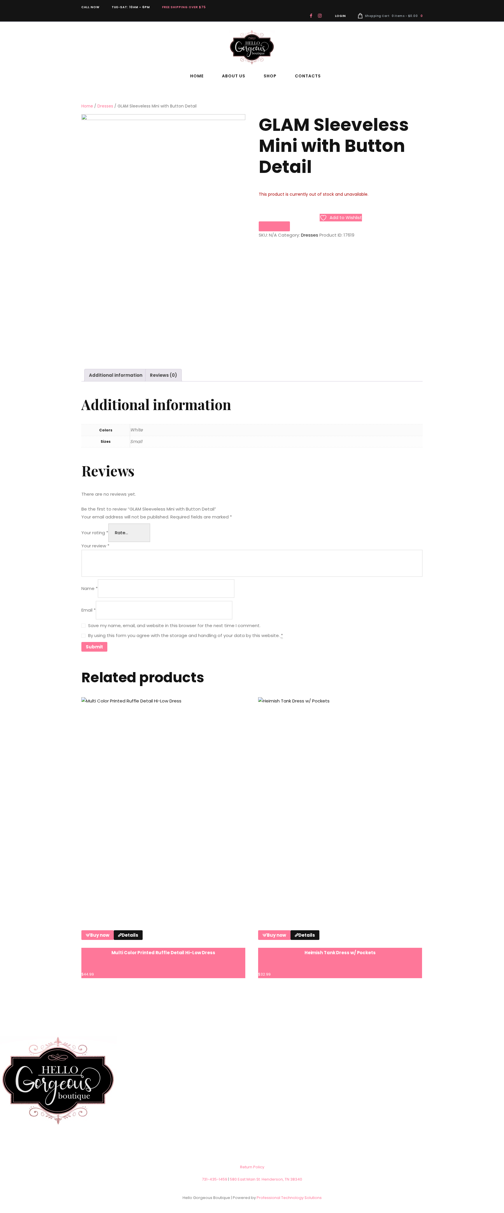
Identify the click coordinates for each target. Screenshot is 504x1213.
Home (87, 106)
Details (130, 935)
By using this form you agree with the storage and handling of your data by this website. (185, 635)
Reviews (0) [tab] (163, 375)
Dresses (105, 106)
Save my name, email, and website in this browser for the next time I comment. (174, 625)
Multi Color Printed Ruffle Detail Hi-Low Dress (163, 952)
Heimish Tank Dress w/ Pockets (340, 952)
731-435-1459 (214, 1179)
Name (89, 588)
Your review (95, 546)
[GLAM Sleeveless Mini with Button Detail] (163, 237)
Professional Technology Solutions (289, 1197)
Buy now (99, 935)
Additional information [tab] (115, 375)
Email (88, 610)
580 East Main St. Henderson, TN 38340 (266, 1179)
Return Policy (252, 1167)
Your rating (94, 533)
